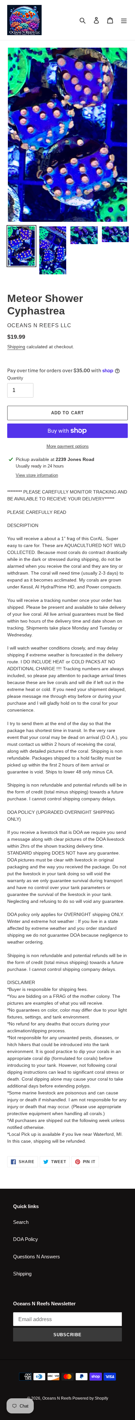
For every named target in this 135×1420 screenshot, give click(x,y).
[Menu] (124, 20)
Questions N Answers (36, 1256)
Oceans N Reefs (57, 1398)
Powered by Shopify (90, 1398)
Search (21, 1222)
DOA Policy (25, 1239)
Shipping (16, 346)
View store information (37, 475)
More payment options (68, 446)
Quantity (15, 378)
